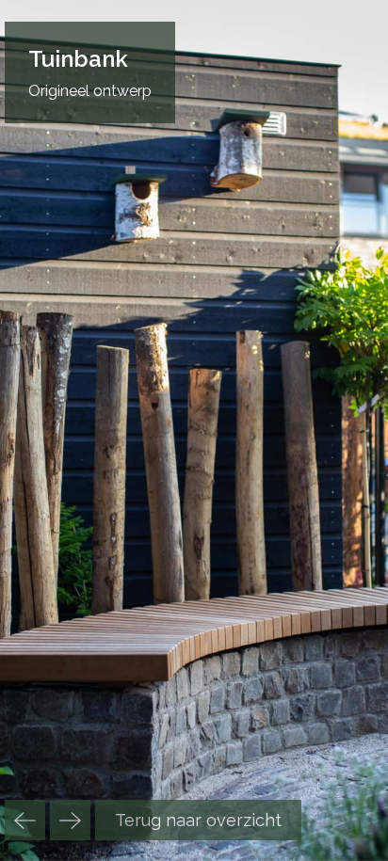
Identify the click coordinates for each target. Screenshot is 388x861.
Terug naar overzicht (198, 820)
